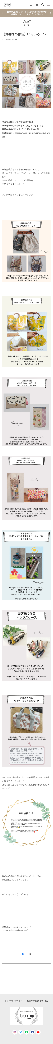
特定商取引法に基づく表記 (37, 1001)
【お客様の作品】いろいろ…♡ (24, 34)
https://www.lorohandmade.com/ (15, 930)
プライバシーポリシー (13, 1001)
